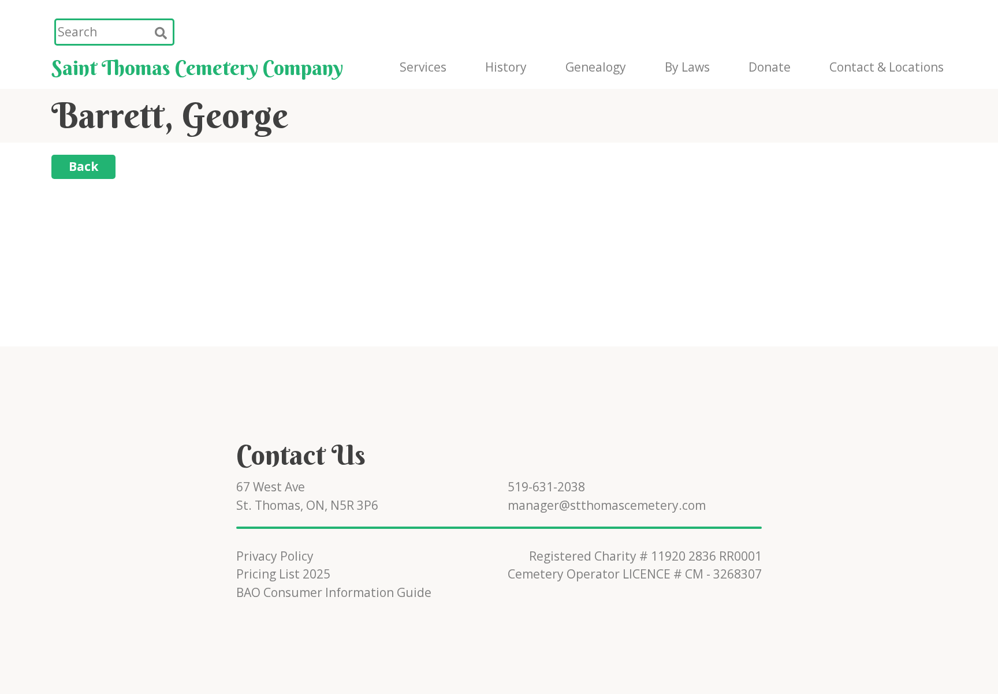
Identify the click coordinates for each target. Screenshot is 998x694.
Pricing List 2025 (283, 574)
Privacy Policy (275, 556)
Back (83, 166)
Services (423, 67)
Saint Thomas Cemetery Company (197, 67)
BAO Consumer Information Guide (333, 592)
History (506, 67)
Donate (769, 67)
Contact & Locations (886, 67)
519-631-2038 (546, 487)
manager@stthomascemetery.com (607, 505)
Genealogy (595, 67)
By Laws (687, 67)
